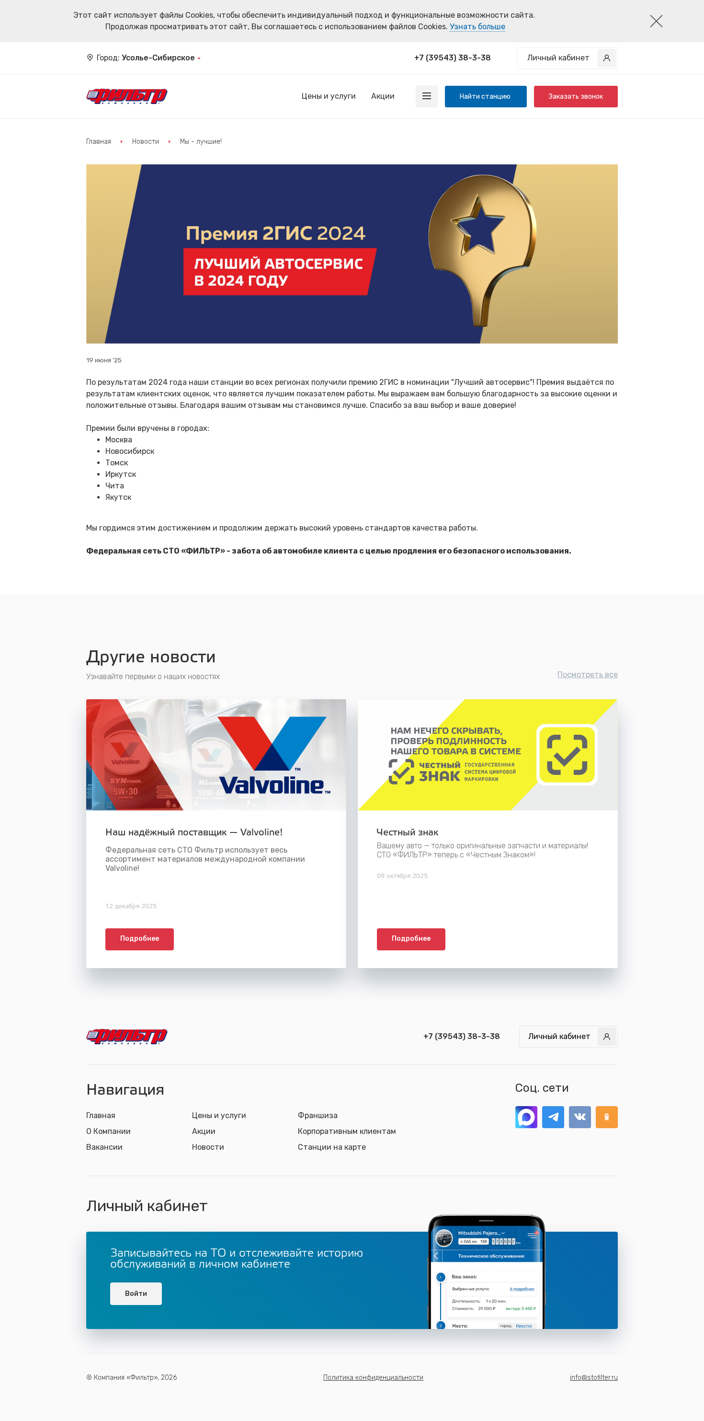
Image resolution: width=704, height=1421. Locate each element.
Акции (383, 96)
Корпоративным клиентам (347, 1131)
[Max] (526, 1117)
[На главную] (127, 96)
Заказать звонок (576, 96)
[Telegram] (553, 1117)
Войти (136, 1294)
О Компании (108, 1131)
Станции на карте (332, 1147)
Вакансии (104, 1147)
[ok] (607, 1117)
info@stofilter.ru (594, 1378)
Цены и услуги (329, 96)
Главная (98, 142)
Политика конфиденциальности (373, 1378)
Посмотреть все (587, 674)
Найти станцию (486, 96)
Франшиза (318, 1115)
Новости (145, 142)
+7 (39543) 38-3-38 (452, 57)
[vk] (580, 1117)
